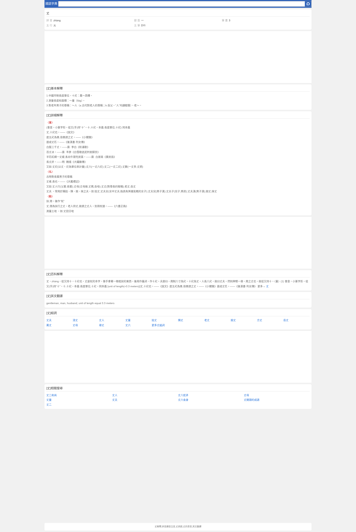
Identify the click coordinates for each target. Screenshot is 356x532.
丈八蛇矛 (183, 395)
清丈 (75, 320)
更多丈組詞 (158, 325)
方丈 (259, 320)
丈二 (49, 404)
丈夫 (49, 320)
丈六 (128, 325)
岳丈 (286, 320)
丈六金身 (183, 399)
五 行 (49, 25)
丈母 (75, 325)
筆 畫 (225, 20)
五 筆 (137, 25)
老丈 (207, 320)
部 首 (137, 20)
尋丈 (101, 325)
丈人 (101, 320)
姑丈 (154, 320)
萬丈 (49, 325)
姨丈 (180, 320)
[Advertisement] (155, 57)
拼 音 (49, 20)
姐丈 (233, 320)
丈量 (128, 320)
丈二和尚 (51, 395)
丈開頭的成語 (251, 399)
